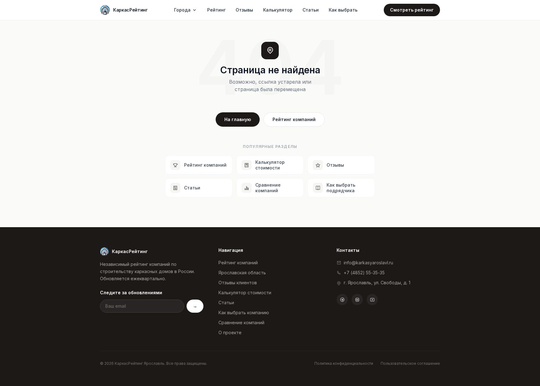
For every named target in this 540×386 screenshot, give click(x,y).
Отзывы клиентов (237, 282)
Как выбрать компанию (243, 312)
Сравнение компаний (241, 322)
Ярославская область (242, 272)
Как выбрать (343, 9)
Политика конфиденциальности (343, 363)
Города (182, 9)
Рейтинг (216, 9)
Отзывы (244, 9)
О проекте (230, 332)
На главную (237, 119)
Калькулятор (277, 9)
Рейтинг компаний (294, 119)
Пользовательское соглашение (410, 363)
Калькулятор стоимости (244, 292)
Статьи (310, 9)
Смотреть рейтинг (412, 9)
